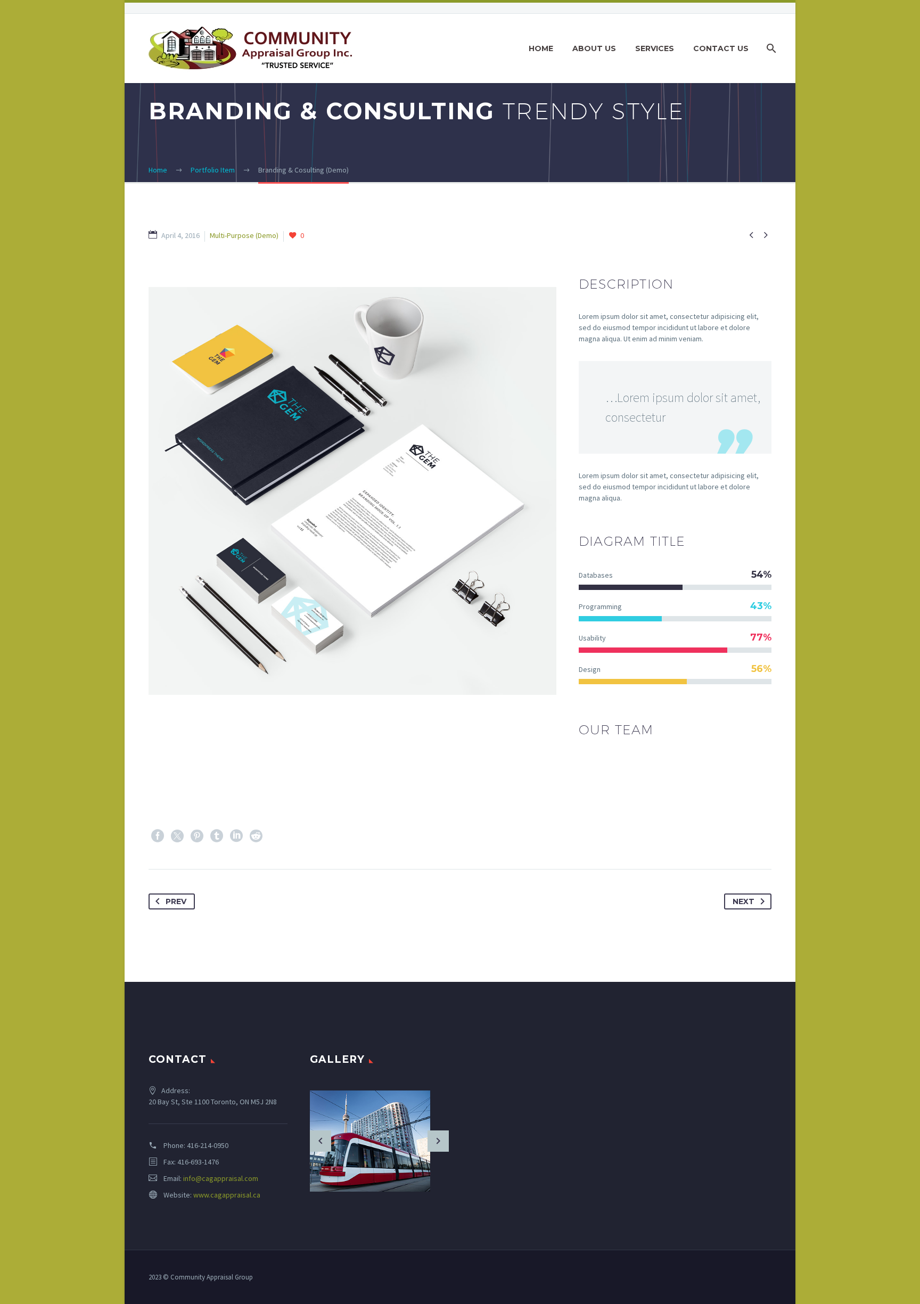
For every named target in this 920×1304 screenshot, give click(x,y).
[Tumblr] (216, 836)
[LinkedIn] (236, 836)
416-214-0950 (207, 1145)
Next (743, 901)
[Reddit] (256, 836)
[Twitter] (177, 836)
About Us (594, 48)
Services (654, 48)
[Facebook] (157, 836)
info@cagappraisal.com (220, 1178)
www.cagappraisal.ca (226, 1195)
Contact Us (721, 48)
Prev (176, 901)
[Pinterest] (197, 836)
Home (541, 48)
